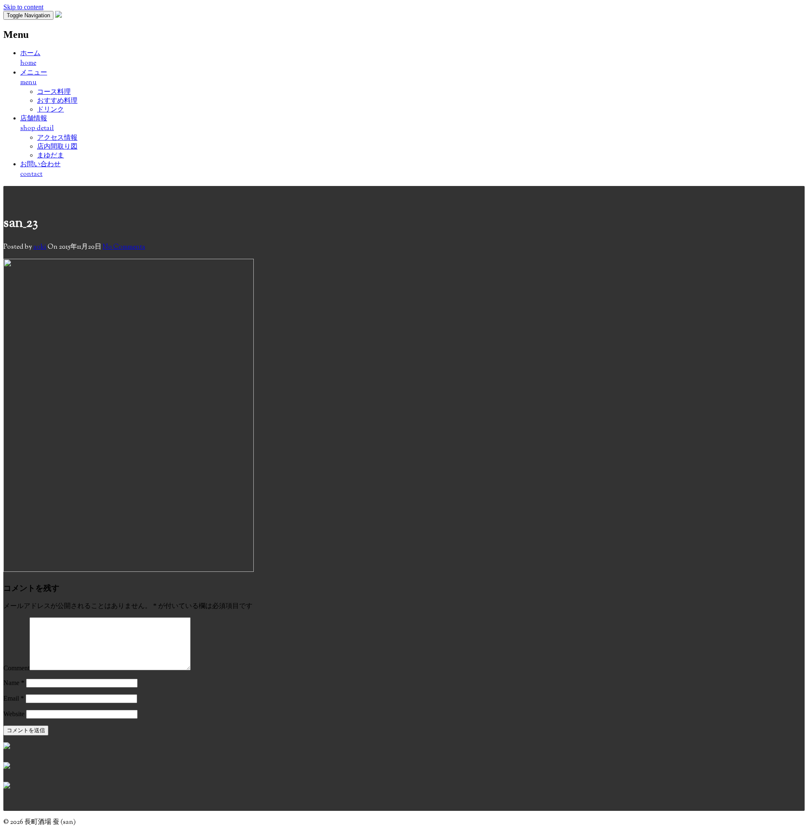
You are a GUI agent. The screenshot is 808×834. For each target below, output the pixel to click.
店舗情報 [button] (37, 123)
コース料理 (54, 91)
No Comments (124, 247)
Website (13, 713)
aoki (39, 247)
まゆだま (50, 155)
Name (13, 682)
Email (13, 698)
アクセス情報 (57, 137)
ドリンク (50, 109)
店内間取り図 (57, 146)
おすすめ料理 (57, 100)
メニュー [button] (33, 78)
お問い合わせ (40, 169)
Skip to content (23, 7)
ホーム (30, 58)
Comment (16, 668)
